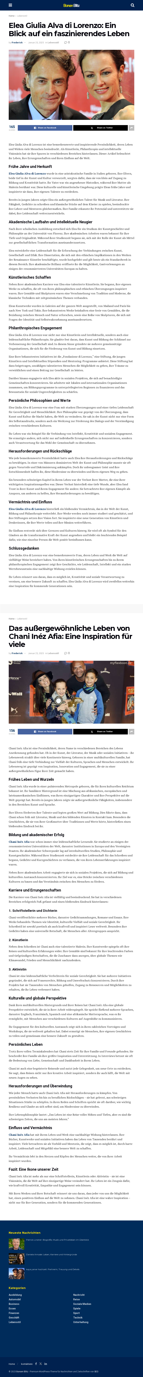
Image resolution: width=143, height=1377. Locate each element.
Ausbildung (15, 1294)
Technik (77, 1317)
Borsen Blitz (22, 1371)
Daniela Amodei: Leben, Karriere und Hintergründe (51, 1254)
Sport (76, 1313)
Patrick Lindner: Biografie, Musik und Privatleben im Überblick (57, 1239)
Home (11, 16)
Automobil (15, 1299)
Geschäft (14, 1317)
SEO (96, 1371)
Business (14, 1304)
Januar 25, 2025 (36, 42)
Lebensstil (22, 16)
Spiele (76, 1308)
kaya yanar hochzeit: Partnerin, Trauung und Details (52, 1269)
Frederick (17, 42)
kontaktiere (26, 1364)
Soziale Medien (82, 1304)
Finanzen (14, 1313)
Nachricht (79, 1294)
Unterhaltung (80, 1322)
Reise (76, 1299)
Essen (12, 1308)
